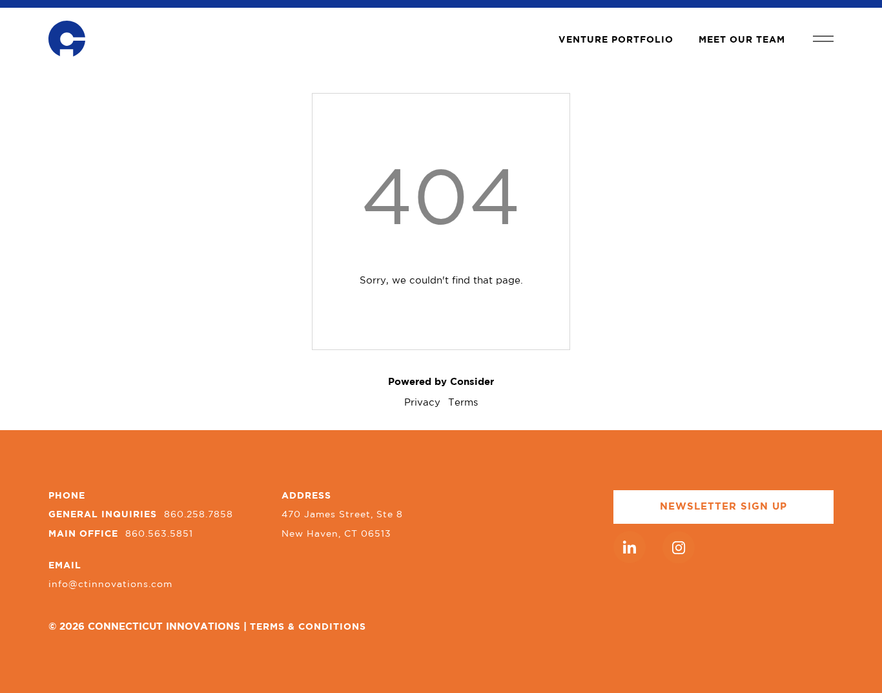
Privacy (422, 402)
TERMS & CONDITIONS (308, 627)
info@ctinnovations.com (110, 584)
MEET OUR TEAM (742, 40)
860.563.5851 (159, 534)
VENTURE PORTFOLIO (616, 40)
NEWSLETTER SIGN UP (723, 506)
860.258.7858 (198, 515)
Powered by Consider (441, 382)
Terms (463, 402)
